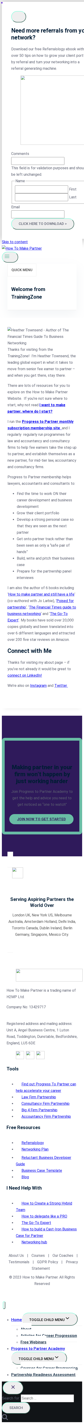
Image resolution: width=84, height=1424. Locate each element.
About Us (16, 1255)
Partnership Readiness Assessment (43, 1374)
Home (16, 1319)
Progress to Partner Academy (38, 1348)
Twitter (61, 685)
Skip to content (15, 242)
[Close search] (13, 1388)
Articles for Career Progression (49, 1335)
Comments (20, 153)
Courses (38, 1255)
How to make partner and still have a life (41, 594)
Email (15, 207)
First (73, 189)
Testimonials (19, 1262)
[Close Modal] (18, 16)
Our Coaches (62, 1255)
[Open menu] (10, 257)
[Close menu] (4, 1305)
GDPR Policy (47, 1262)
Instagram (38, 685)
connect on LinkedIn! (24, 675)
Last (73, 197)
